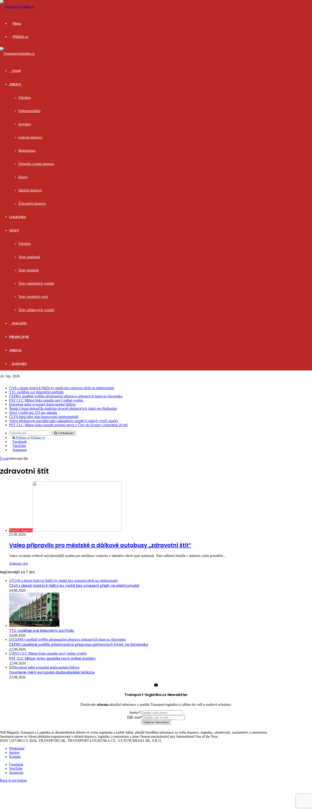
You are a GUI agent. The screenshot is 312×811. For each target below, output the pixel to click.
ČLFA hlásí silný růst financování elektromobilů (43, 417)
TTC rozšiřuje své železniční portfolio (36, 392)
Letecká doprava (30, 137)
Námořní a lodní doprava (36, 164)
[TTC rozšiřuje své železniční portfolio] (34, 625)
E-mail (137, 717)
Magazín (18, 323)
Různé (23, 177)
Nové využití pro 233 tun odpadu (33, 413)
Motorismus (26, 150)
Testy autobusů (29, 257)
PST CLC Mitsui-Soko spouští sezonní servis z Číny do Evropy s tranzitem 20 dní (68, 425)
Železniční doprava (32, 203)
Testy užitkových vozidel (36, 310)
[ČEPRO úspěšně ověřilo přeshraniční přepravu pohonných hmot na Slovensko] (67, 639)
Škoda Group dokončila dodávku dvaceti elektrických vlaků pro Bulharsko (63, 408)
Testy (14, 230)
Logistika (17, 217)
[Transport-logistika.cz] (17, 6)
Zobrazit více (18, 563)
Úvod (4, 458)
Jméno (134, 712)
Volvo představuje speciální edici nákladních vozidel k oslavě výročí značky (64, 421)
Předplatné (19, 337)
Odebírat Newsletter (156, 722)
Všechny (24, 98)
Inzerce (14, 752)
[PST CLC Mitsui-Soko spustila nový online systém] (48, 653)
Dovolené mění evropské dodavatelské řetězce (42, 404)
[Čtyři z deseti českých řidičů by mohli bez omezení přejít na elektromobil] (63, 581)
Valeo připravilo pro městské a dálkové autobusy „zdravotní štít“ (100, 545)
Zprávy (15, 84)
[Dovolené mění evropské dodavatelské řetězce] (44, 667)
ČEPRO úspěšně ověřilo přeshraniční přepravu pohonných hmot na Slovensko (65, 396)
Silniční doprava (30, 190)
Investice (24, 124)
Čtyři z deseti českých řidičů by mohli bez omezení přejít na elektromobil (61, 388)
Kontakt (19, 363)
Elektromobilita (29, 111)
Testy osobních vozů (33, 297)
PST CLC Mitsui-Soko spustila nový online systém (46, 400)
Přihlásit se (30, 437)
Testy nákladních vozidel (36, 283)
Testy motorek (28, 270)
